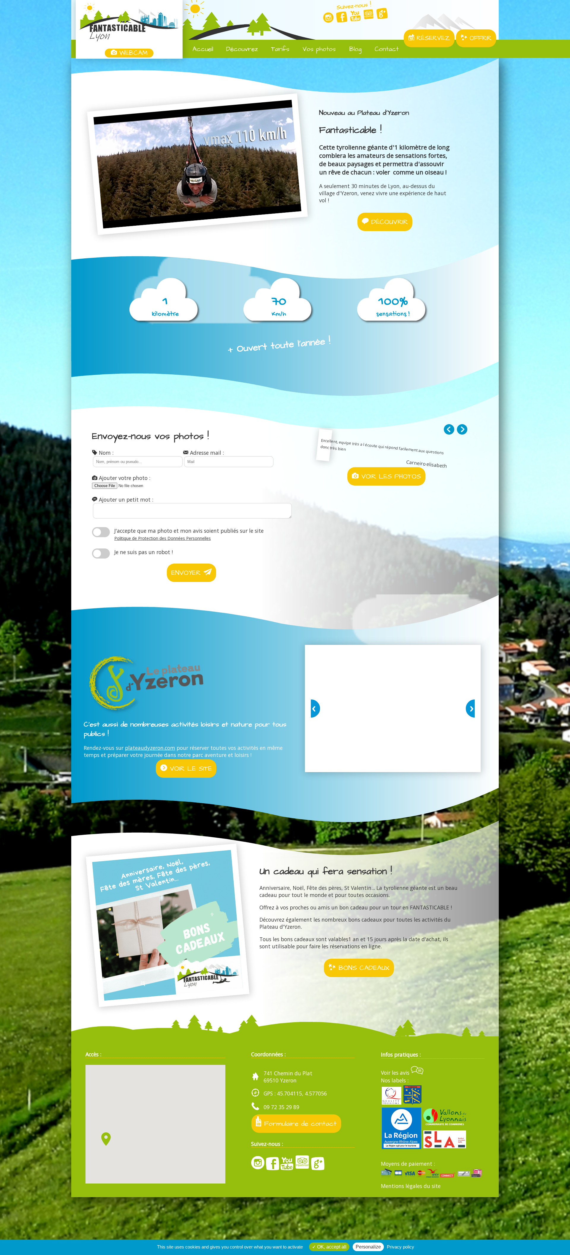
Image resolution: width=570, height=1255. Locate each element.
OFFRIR (479, 38)
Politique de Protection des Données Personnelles (162, 538)
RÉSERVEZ (432, 38)
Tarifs (279, 49)
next (469, 708)
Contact (385, 49)
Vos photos (318, 49)
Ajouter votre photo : (123, 477)
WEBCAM (132, 53)
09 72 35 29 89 (281, 1107)
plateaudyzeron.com (150, 747)
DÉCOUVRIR (388, 222)
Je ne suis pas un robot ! (143, 552)
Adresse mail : (206, 452)
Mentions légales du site (411, 1185)
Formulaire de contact (299, 1123)
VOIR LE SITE (189, 768)
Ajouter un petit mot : (125, 499)
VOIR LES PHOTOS (390, 476)
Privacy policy (400, 1246)
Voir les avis (396, 1072)
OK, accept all (331, 1246)
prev (316, 708)
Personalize (368, 1246)
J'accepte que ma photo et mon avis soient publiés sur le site (189, 534)
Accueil (201, 49)
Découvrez (241, 49)
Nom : (105, 452)
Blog (354, 49)
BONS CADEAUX (363, 968)
